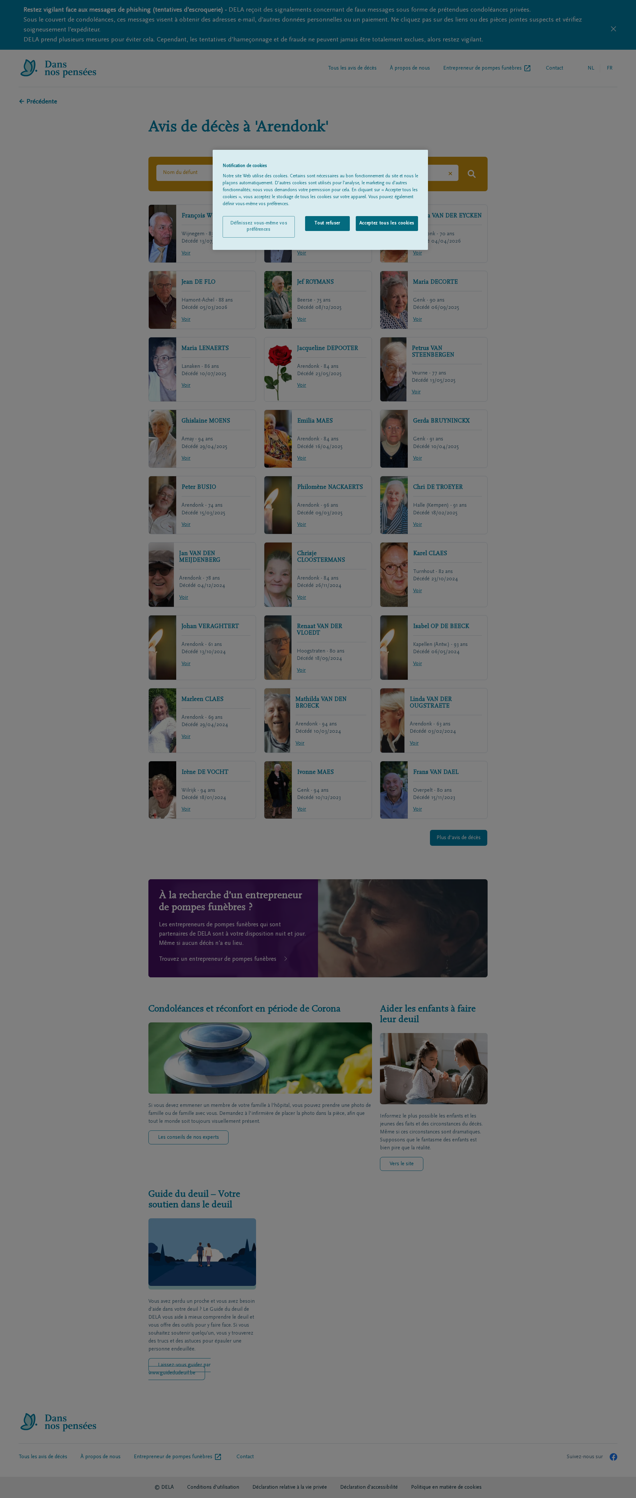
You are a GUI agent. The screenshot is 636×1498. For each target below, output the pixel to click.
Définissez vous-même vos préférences (259, 226)
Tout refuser (327, 223)
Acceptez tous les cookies (387, 223)
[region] (320, 200)
